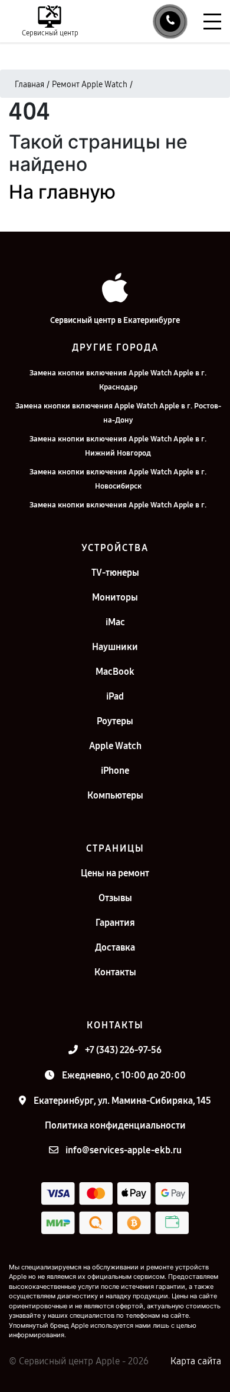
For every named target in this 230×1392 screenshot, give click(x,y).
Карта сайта (195, 1361)
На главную (62, 191)
